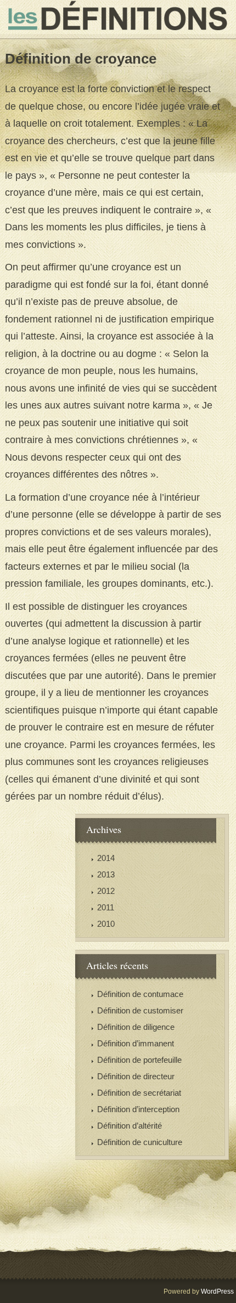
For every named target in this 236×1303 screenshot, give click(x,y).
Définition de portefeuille (139, 1059)
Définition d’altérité (129, 1125)
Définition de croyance (80, 58)
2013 (106, 874)
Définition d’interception (138, 1109)
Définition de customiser (140, 1010)
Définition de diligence (136, 1027)
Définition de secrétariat (139, 1092)
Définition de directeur (136, 1076)
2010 (106, 923)
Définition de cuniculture (139, 1142)
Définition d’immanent (135, 1043)
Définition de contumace (140, 994)
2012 (106, 891)
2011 (105, 907)
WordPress (217, 1291)
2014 (106, 858)
